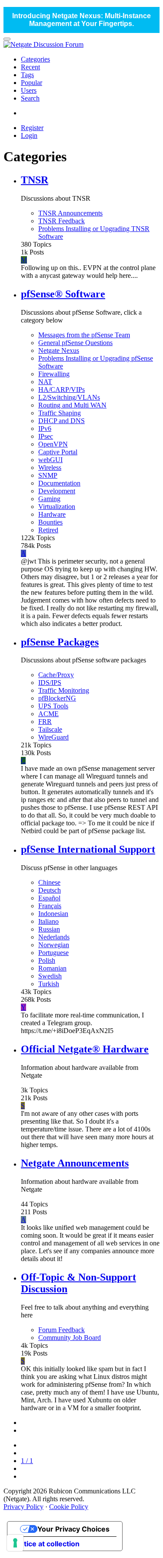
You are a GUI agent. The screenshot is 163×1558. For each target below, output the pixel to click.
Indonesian (53, 913)
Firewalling (54, 374)
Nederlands (54, 937)
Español (49, 898)
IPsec (45, 436)
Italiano (48, 921)
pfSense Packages (60, 642)
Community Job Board (69, 1337)
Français (49, 905)
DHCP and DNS (61, 420)
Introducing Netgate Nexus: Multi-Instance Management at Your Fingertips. (81, 19)
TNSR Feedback (61, 221)
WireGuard (53, 737)
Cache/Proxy (56, 674)
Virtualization (56, 506)
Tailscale (50, 729)
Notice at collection (47, 1543)
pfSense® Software (63, 294)
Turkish (48, 984)
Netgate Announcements (75, 1163)
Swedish (50, 976)
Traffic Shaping (59, 413)
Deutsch (49, 890)
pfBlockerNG (57, 698)
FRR (45, 721)
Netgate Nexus (58, 350)
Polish (46, 960)
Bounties (50, 522)
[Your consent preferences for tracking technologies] (15, 1543)
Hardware (52, 514)
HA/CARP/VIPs (61, 389)
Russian (49, 929)
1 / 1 (27, 1460)
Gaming (49, 498)
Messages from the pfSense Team (84, 335)
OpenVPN (53, 444)
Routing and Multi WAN (72, 405)
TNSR (34, 180)
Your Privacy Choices (73, 1529)
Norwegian (53, 944)
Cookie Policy (68, 1506)
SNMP (47, 475)
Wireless (49, 467)
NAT (45, 381)
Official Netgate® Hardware (85, 1049)
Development (56, 491)
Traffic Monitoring (63, 690)
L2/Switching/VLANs (69, 397)
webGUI (50, 459)
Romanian (52, 968)
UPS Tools (53, 706)
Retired (48, 530)
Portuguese (53, 952)
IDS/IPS (49, 682)
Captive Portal (57, 452)
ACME (48, 713)
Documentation (59, 483)
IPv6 (44, 428)
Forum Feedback (61, 1329)
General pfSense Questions (75, 342)
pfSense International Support (88, 849)
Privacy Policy (23, 1506)
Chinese (49, 882)
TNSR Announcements (70, 213)
